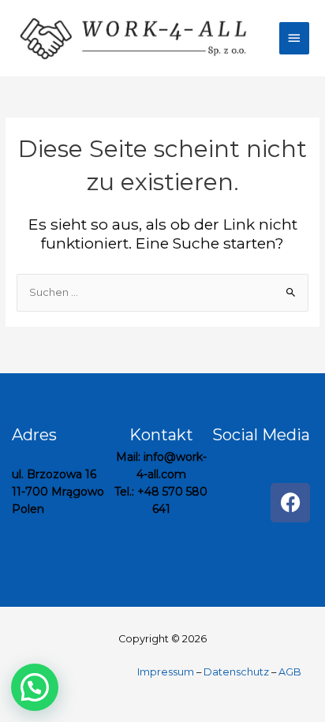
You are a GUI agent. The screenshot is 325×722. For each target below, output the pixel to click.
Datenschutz (236, 672)
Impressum (166, 672)
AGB (289, 672)
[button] (34, 687)
